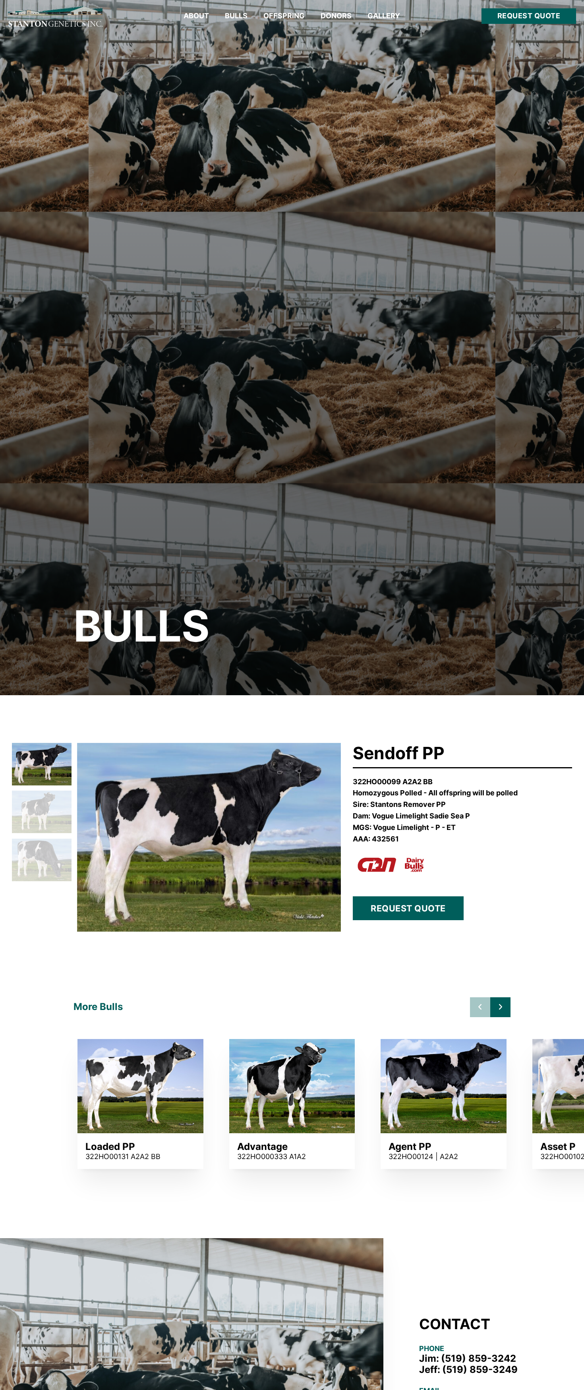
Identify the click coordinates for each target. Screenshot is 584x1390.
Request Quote (529, 16)
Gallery (383, 16)
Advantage (262, 1146)
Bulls (236, 16)
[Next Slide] (500, 1007)
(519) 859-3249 (480, 1369)
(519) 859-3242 (478, 1358)
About (196, 16)
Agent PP (410, 1146)
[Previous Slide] (480, 1007)
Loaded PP (110, 1146)
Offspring (284, 16)
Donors (336, 16)
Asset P (558, 1146)
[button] (42, 764)
